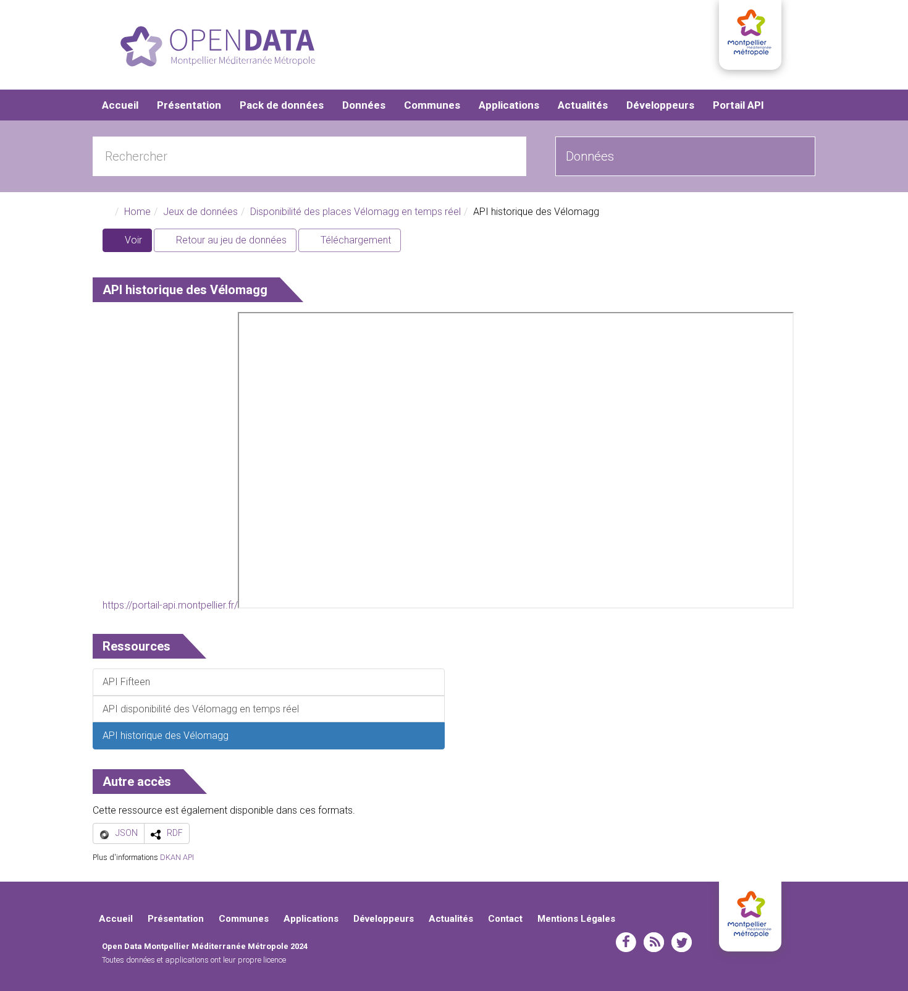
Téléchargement (354, 240)
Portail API (738, 105)
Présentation (189, 105)
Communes (432, 105)
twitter (681, 942)
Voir (137, 243)
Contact (505, 918)
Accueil (120, 105)
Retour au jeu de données (230, 240)
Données (363, 105)
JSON (127, 833)
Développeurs (660, 105)
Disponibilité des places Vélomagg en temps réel (355, 211)
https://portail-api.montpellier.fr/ (170, 605)
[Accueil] (218, 46)
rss (654, 942)
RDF (175, 833)
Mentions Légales (576, 918)
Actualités (583, 105)
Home (137, 211)
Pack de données (282, 105)
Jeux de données (200, 211)
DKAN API (177, 857)
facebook (626, 942)
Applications (509, 105)
